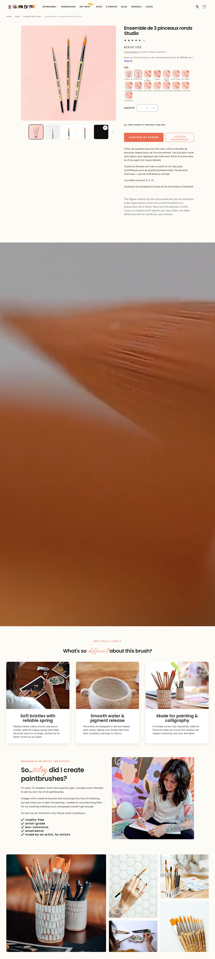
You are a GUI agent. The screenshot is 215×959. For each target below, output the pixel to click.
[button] (50, 7)
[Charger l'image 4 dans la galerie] (84, 132)
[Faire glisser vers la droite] (112, 132)
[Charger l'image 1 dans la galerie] (36, 132)
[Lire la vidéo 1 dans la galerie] (101, 132)
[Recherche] (197, 6)
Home (9, 17)
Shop (17, 17)
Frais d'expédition (131, 52)
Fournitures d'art (32, 17)
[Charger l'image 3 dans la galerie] (68, 132)
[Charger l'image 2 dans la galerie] (52, 132)
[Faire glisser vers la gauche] (24, 132)
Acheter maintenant (180, 138)
